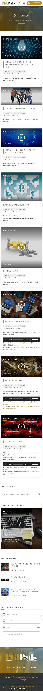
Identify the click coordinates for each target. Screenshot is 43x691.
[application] (21, 340)
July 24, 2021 (10, 212)
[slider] (35, 339)
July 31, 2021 (10, 159)
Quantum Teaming (11, 271)
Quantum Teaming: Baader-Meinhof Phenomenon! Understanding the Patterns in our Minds (22, 64)
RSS (37, 347)
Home (8, 668)
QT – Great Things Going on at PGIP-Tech (20, 108)
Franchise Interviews (8, 512)
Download (27, 343)
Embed (17, 345)
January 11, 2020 (12, 448)
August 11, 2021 (11, 542)
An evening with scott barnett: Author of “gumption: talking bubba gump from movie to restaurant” (26, 590)
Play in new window (16, 343)
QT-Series (9, 55)
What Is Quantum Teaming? (15, 442)
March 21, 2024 (18, 581)
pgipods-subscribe (9, 349)
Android (32, 347)
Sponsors (32, 668)
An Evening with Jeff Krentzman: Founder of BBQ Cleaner (25, 565)
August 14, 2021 (12, 115)
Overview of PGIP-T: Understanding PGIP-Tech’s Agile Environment (20, 151)
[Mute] (30, 339)
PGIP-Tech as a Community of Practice (19, 321)
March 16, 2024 (18, 596)
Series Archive (19, 668)
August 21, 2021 (12, 74)
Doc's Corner (10, 39)
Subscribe (34, 3)
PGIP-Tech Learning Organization (17, 205)
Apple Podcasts (23, 347)
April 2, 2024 (17, 570)
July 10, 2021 (10, 278)
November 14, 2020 (13, 328)
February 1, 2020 (12, 387)
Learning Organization (13, 380)
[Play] (5, 339)
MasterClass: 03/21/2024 (18, 577)
